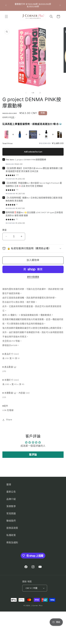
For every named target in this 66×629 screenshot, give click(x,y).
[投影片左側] (25, 92)
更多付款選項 (33, 277)
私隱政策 (11, 535)
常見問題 (11, 513)
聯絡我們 (11, 521)
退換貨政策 (12, 528)
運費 (12, 117)
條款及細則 (12, 542)
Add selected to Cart (33, 152)
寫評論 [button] (33, 454)
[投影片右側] (40, 92)
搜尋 (8, 484)
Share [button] (9, 419)
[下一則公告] (60, 5)
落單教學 (11, 506)
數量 (4, 230)
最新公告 (11, 492)
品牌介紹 (11, 499)
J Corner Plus (36, 606)
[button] (6, 16)
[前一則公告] (5, 5)
